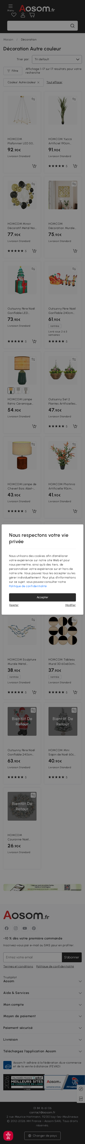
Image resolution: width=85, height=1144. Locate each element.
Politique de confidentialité (28, 586)
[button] (8, 1136)
